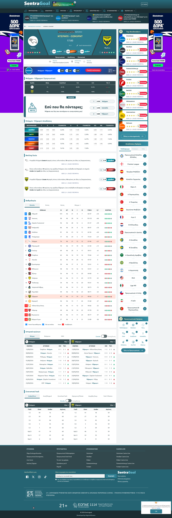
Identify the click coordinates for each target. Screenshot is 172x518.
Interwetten (130, 112)
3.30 (47, 134)
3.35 (47, 148)
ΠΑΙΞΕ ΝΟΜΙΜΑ (93, 70)
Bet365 (129, 90)
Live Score (30, 460)
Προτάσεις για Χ (62, 463)
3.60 (53, 134)
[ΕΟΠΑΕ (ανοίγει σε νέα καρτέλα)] (93, 505)
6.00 (95, 130)
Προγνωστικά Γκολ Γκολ (64, 456)
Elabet (128, 58)
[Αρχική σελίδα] (24, 26)
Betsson (129, 123)
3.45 (53, 139)
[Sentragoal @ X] (33, 477)
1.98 (77, 139)
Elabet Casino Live (122, 460)
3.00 (41, 130)
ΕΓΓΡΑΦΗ (144, 4)
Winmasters (130, 101)
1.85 (70, 148)
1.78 (70, 139)
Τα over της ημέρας (62, 460)
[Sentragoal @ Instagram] (39, 477)
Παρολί (59, 466)
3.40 (47, 139)
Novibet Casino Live (122, 456)
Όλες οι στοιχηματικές (131, 136)
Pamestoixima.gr (132, 68)
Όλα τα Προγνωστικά (132, 350)
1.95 (101, 134)
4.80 (53, 130)
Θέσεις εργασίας (123, 481)
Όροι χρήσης (122, 476)
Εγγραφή (111, 476)
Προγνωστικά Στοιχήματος (35, 456)
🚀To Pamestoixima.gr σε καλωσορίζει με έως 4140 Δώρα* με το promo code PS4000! (135, 17)
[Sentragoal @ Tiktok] (45, 477)
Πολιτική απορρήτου (124, 479)
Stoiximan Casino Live (123, 453)
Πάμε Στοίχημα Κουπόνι (34, 453)
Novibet (129, 47)
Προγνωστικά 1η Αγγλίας (66, 32)
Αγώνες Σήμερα (31, 463)
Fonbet (128, 79)
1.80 (95, 134)
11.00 (77, 130)
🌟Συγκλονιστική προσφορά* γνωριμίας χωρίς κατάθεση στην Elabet (102, 17)
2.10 (41, 148)
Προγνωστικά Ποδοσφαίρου (66, 453)
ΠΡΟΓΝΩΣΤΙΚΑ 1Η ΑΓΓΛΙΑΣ (34, 26)
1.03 (70, 130)
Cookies (158, 508)
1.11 (101, 130)
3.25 (53, 148)
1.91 (101, 139)
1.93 (47, 130)
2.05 (41, 134)
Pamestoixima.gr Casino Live (125, 463)
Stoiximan (129, 36)
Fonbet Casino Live (122, 466)
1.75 (70, 134)
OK (156, 511)
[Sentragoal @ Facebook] (27, 477)
